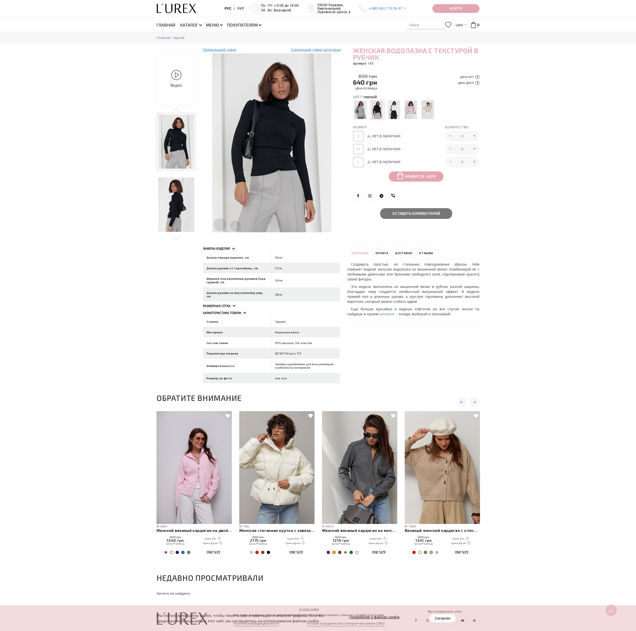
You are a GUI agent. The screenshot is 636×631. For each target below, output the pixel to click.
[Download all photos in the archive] (219, 224)
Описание (360, 253)
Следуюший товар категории (316, 49)
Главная (164, 37)
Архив (178, 37)
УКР (240, 8)
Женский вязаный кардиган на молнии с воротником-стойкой (359, 530)
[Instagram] (370, 195)
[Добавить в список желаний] (228, 416)
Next (177, 237)
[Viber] (393, 195)
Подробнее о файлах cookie (374, 616)
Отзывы (426, 253)
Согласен (442, 618)
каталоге (387, 314)
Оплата (381, 253)
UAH (459, 25)
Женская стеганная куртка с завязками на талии (277, 530)
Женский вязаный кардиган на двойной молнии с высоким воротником (194, 530)
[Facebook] (358, 195)
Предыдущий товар (220, 49)
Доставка (403, 253)
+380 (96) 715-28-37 (385, 8)
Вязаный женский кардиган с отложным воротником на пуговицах (442, 530)
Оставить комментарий (416, 213)
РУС (228, 8)
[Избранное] (448, 25)
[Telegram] (381, 195)
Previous (177, 110)
